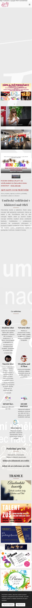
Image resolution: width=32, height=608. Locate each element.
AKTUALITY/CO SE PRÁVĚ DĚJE (15, 190)
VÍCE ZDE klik (16, 186)
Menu (29, 4)
